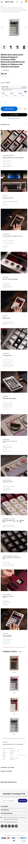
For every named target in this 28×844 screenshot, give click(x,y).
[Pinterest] (12, 826)
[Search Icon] (17, 2)
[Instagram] (9, 826)
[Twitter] (5, 826)
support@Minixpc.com (12, 822)
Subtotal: (3, 82)
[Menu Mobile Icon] (2, 2)
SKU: (2, 70)
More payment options (14, 118)
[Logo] (9, 1)
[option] (14, 27)
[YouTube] (16, 826)
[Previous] (2, 27)
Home (2, 6)
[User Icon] (21, 2)
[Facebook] (2, 826)
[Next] (25, 27)
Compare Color (22, 35)
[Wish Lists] (20, 109)
